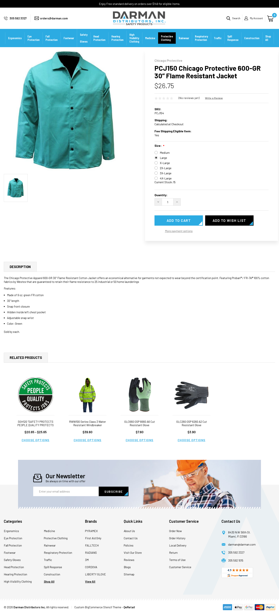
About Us (129, 531)
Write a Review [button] (214, 98)
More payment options (179, 231)
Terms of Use (177, 560)
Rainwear (184, 38)
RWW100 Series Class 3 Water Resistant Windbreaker (87, 423)
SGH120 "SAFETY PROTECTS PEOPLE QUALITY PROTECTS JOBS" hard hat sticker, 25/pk (35, 425)
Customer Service (180, 567)
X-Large (165, 163)
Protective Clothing (167, 37)
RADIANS (91, 552)
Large (163, 157)
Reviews (129, 560)
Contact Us (131, 538)
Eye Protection (34, 37)
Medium (165, 152)
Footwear (69, 38)
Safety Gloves (83, 38)
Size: (158, 145)
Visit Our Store (133, 552)
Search (236, 18)
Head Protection (99, 37)
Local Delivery (177, 545)
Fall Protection (52, 37)
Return (173, 552)
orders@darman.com (54, 18)
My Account (256, 18)
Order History (177, 538)
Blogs (127, 567)
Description (20, 267)
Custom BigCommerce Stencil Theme (97, 607)
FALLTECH (92, 545)
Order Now (175, 531)
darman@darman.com (242, 544)
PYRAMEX (91, 531)
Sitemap (129, 574)
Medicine (150, 38)
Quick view (35, 395)
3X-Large (165, 173)
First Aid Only (93, 538)
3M (87, 560)
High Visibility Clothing (134, 38)
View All (90, 581)
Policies (128, 545)
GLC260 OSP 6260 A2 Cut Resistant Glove (191, 423)
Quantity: (161, 195)
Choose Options (36, 440)
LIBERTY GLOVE (95, 574)
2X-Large (165, 168)
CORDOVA (91, 567)
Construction (251, 38)
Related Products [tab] (26, 357)
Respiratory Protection (201, 37)
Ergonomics (15, 38)
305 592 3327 (18, 18)
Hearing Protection (117, 37)
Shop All (268, 37)
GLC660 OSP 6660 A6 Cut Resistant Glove (139, 423)
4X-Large (166, 178)
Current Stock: (165, 182)
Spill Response (232, 37)
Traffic (217, 38)
